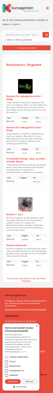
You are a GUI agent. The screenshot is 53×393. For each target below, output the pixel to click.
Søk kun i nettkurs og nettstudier (19, 39)
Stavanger (10, 121)
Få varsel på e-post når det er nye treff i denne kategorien (26, 279)
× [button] (37, 326)
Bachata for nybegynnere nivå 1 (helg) (24, 97)
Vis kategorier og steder (26, 48)
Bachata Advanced (16, 245)
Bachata (5, 24)
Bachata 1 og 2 (14, 214)
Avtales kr (36, 181)
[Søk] (46, 35)
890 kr (38, 239)
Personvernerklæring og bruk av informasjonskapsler (25, 309)
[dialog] (20, 357)
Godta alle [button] (13, 381)
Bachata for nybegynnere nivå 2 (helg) (24, 129)
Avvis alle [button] (29, 381)
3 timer (24, 121)
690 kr (38, 121)
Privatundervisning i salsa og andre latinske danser (25, 160)
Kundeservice (12, 315)
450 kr (38, 265)
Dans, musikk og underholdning (21, 20)
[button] (21, 386)
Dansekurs (41, 20)
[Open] (47, 8)
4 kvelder (24, 239)
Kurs (4, 20)
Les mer (24, 352)
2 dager (25, 265)
